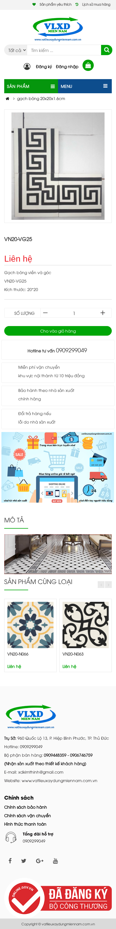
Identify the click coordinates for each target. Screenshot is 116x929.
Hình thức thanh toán (25, 823)
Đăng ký (44, 66)
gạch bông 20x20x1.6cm (41, 98)
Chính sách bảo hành (25, 806)
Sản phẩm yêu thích (56, 4)
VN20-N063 (73, 653)
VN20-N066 (17, 653)
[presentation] (101, 584)
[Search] (106, 50)
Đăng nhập (67, 66)
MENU (66, 86)
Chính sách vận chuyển (27, 815)
